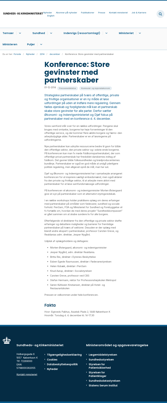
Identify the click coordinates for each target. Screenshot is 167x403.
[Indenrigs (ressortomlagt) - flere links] (106, 33)
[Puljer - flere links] (41, 44)
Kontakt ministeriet (26, 374)
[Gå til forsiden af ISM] (21, 14)
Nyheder (52, 369)
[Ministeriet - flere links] (139, 33)
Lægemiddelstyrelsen (103, 354)
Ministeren (10, 44)
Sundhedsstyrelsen (101, 359)
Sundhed (38, 33)
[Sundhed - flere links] (50, 33)
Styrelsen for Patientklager (97, 374)
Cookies (52, 359)
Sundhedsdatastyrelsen (104, 380)
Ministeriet (126, 33)
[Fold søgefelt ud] (160, 14)
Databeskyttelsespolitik (57, 364)
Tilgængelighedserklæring (57, 354)
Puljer (31, 44)
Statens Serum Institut (103, 385)
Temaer (8, 33)
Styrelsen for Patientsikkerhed (100, 366)
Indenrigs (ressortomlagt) (82, 33)
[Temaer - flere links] (19, 33)
